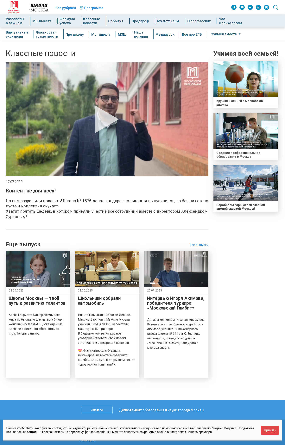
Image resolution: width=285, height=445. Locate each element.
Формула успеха (67, 21)
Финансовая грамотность (47, 34)
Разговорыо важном (15, 21)
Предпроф (140, 21)
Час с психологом (230, 21)
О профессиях (199, 21)
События (116, 21)
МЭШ (122, 34)
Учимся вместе (224, 34)
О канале (97, 409)
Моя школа (100, 34)
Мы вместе (41, 21)
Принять (270, 430)
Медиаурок (164, 34)
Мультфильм (168, 21)
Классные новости (91, 21)
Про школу (75, 34)
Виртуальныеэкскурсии (17, 34)
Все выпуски (199, 245)
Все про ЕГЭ (192, 34)
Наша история (141, 34)
